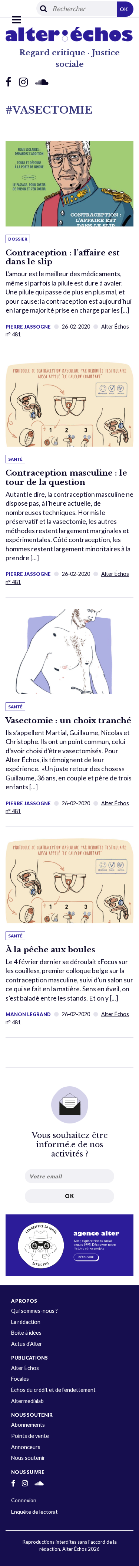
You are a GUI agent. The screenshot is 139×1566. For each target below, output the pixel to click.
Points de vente (30, 1436)
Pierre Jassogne (28, 327)
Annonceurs (25, 1447)
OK (124, 9)
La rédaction (25, 1322)
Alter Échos (25, 1368)
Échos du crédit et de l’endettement (53, 1390)
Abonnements (28, 1425)
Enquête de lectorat (34, 1511)
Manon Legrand (28, 1014)
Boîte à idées (26, 1333)
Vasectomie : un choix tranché (68, 720)
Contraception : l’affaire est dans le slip (63, 257)
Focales (20, 1379)
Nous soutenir (28, 1458)
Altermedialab (27, 1401)
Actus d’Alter (26, 1344)
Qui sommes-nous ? (34, 1311)
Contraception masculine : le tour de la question (66, 477)
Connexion (23, 1500)
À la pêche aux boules (50, 950)
